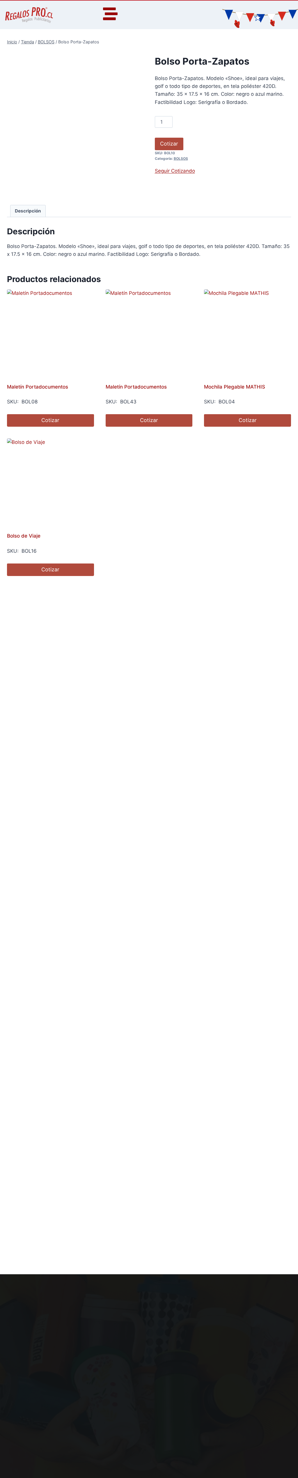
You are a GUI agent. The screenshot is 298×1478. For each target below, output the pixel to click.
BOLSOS (181, 158)
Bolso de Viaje (23, 536)
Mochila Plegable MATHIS (234, 387)
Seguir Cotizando (175, 171)
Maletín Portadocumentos (37, 387)
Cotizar (169, 144)
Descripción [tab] (28, 211)
